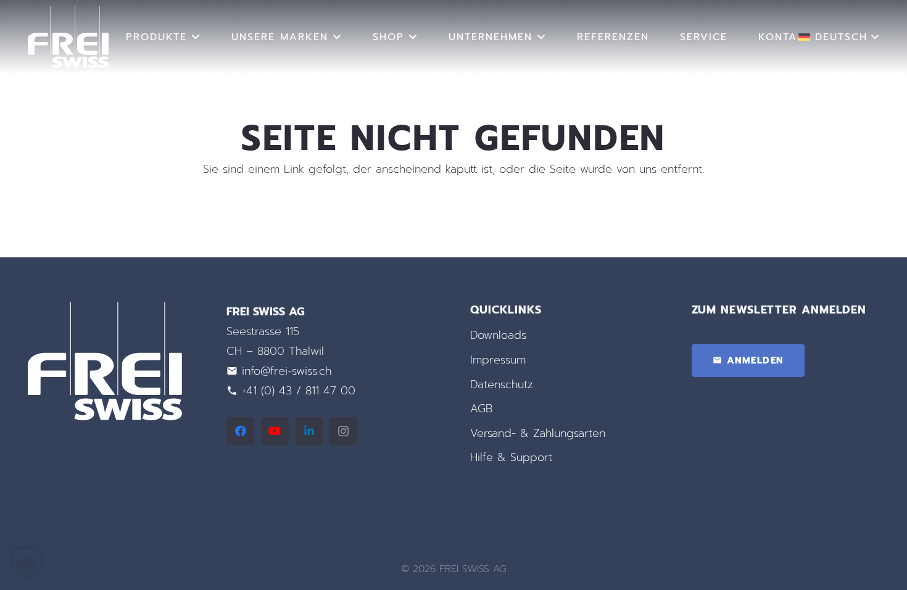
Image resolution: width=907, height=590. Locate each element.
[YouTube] (275, 431)
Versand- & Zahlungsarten (537, 433)
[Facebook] (240, 431)
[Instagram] (343, 431)
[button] (196, 37)
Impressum (498, 359)
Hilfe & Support (511, 457)
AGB (481, 408)
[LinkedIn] (309, 431)
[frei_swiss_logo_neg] (68, 37)
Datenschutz (501, 384)
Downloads (498, 335)
